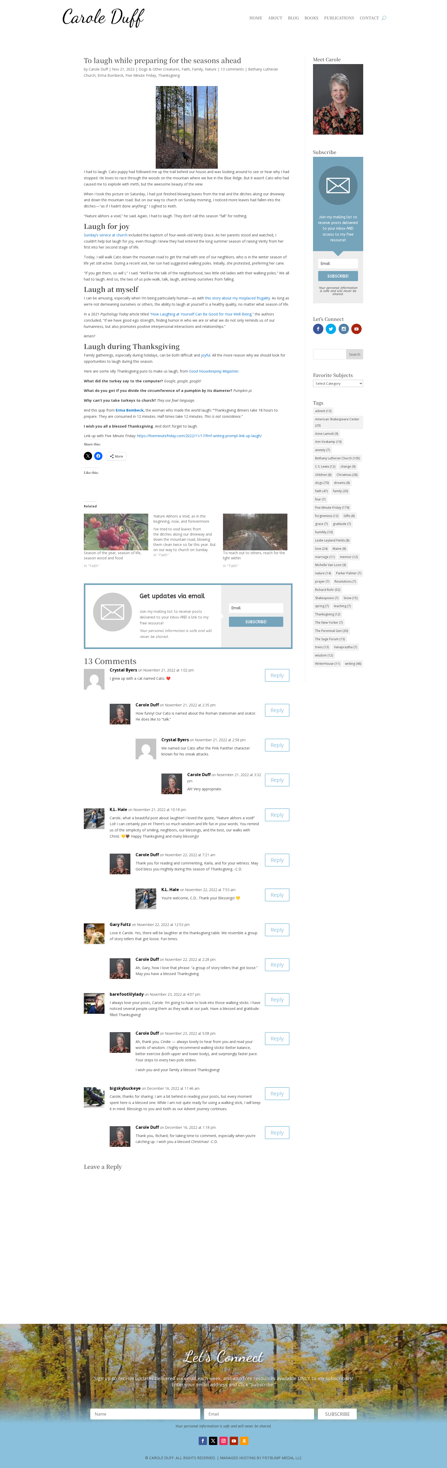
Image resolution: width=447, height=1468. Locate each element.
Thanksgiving (169, 75)
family (340, 491)
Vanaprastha (345, 647)
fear (320, 499)
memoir (349, 557)
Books (311, 17)
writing (353, 663)
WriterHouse (327, 663)
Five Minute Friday (140, 75)
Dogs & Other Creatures (159, 69)
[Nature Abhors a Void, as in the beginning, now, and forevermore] (188, 536)
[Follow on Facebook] (203, 1441)
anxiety (322, 450)
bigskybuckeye (125, 1088)
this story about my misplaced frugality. (238, 298)
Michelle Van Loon (330, 565)
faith (321, 491)
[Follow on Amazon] (244, 1441)
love (321, 548)
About (275, 17)
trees (322, 647)
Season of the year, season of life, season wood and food (112, 555)
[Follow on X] (213, 1441)
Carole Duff (98, 69)
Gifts (349, 516)
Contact (369, 17)
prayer (322, 581)
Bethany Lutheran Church (337, 458)
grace (321, 524)
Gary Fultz (120, 924)
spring (322, 606)
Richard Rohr (327, 590)
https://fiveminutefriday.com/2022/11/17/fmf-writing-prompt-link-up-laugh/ (199, 435)
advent (323, 411)
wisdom (324, 655)
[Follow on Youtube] (234, 1441)
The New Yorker (329, 622)
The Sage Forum (330, 639)
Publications (339, 17)
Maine (339, 548)
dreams (342, 483)
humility (324, 532)
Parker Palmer (348, 573)
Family (197, 69)
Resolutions (345, 581)
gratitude (342, 524)
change (347, 466)
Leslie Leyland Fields (332, 540)
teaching (342, 606)
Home (255, 17)
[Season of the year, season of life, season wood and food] (116, 532)
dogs (322, 483)
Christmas (347, 475)
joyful (205, 355)
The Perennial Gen (331, 631)
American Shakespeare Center (337, 422)
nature (323, 573)
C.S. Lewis (325, 466)
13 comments (232, 69)
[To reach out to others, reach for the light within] (255, 532)
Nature (211, 69)
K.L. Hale (118, 809)
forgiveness (326, 516)
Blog (293, 17)
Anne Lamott (326, 433)
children (323, 475)
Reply (277, 675)
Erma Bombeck (110, 75)
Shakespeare (326, 598)
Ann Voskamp (328, 441)
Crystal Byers (123, 670)
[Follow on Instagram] (223, 1441)
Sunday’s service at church (106, 235)
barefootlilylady (127, 994)
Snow (350, 598)
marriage (325, 557)
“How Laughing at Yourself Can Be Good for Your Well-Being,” (202, 314)
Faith (186, 69)
